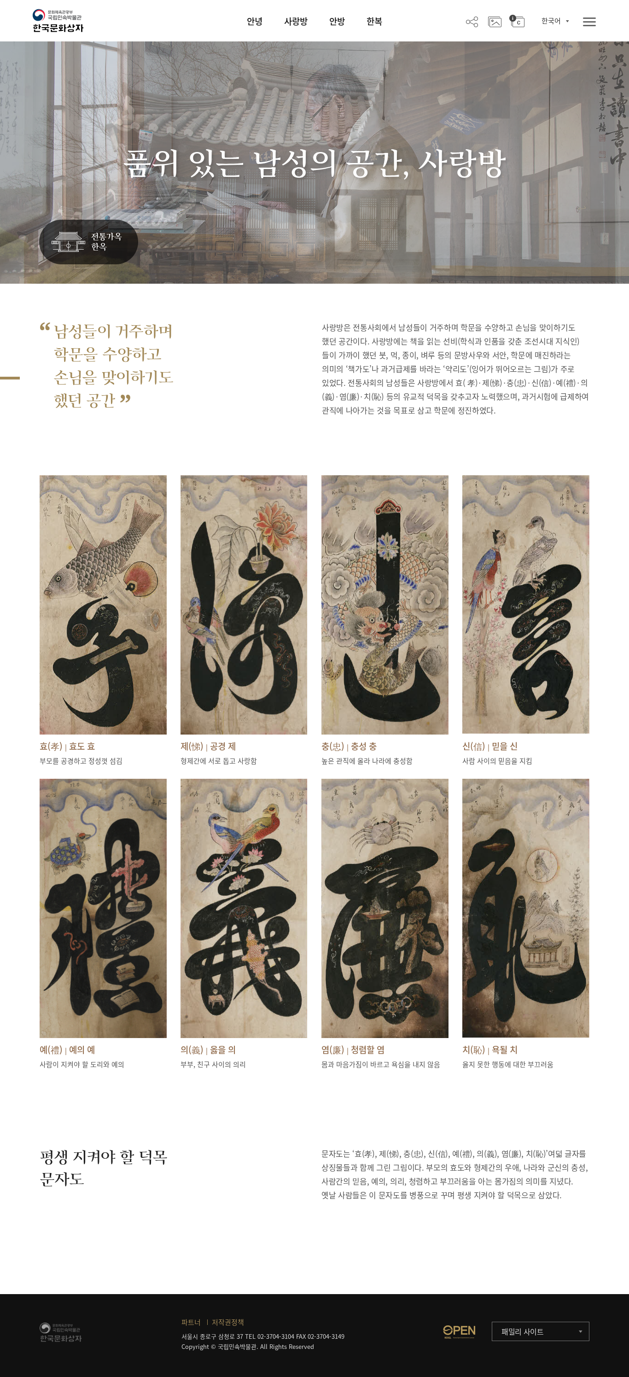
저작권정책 (228, 1322)
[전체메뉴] (589, 22)
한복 (374, 21)
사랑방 (296, 21)
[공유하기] (472, 21)
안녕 (254, 21)
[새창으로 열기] (459, 1332)
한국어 (551, 21)
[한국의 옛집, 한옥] (88, 242)
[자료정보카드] (516, 21)
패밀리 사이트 (522, 1331)
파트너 (191, 1322)
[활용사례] (494, 21)
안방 (337, 21)
